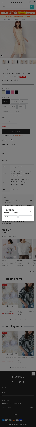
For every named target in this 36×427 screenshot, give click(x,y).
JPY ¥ (20, 217)
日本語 (6, 217)
